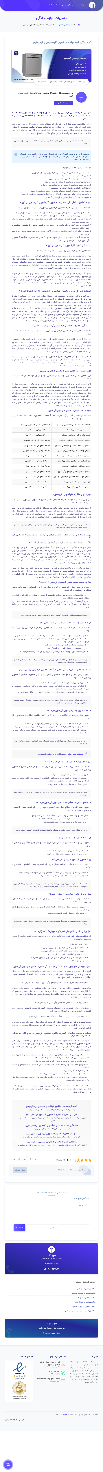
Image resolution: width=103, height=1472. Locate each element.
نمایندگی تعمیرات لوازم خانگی (43, 154)
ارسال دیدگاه (20, 1170)
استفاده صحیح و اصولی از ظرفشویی (59, 571)
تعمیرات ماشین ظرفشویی (72, 81)
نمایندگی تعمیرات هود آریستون (84, 1302)
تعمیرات (83, 5)
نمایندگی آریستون (56, 81)
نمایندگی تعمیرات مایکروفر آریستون (83, 1293)
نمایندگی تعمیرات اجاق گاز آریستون (83, 1297)
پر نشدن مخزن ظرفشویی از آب (69, 587)
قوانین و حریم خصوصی (14, 1419)
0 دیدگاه (41, 82)
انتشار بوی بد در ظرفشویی (72, 715)
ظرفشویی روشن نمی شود (77, 936)
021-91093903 (51, 1269)
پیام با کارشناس (63, 103)
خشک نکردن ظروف (63, 648)
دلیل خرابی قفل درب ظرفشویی (52, 595)
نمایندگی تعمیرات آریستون (86, 1288)
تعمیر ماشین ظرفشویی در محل (42, 311)
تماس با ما (53, 5)
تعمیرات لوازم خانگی (66, 24)
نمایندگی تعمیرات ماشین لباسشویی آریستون (80, 1311)
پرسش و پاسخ (67, 5)
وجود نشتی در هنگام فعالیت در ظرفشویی (65, 807)
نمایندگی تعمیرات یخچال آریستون (83, 1306)
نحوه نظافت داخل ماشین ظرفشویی (52, 754)
